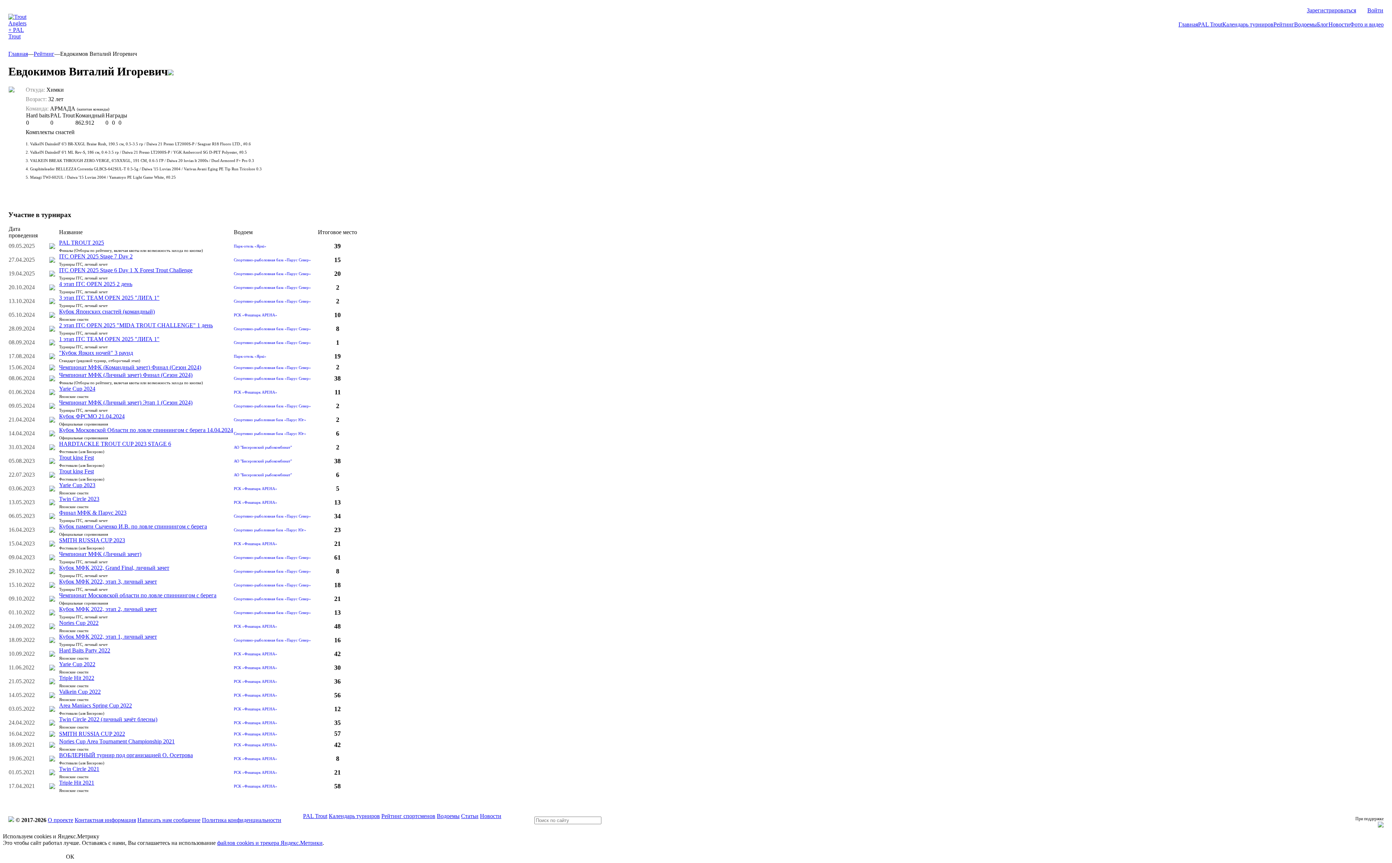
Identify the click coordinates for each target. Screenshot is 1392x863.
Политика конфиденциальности (241, 820)
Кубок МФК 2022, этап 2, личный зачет (108, 609)
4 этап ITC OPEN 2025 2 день (95, 284)
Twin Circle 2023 (79, 499)
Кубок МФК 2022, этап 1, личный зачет (108, 637)
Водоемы (1305, 24)
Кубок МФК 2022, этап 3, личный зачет (108, 581)
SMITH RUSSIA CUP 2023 (92, 540)
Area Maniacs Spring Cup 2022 (95, 705)
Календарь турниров (1247, 24)
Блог (1323, 24)
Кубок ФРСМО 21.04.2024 (92, 416)
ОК (70, 857)
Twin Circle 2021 (79, 769)
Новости (1339, 24)
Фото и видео (1367, 24)
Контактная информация (105, 820)
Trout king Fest (76, 458)
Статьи (469, 816)
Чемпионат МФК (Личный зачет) (100, 554)
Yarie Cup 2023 (77, 485)
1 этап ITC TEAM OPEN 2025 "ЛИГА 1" (109, 339)
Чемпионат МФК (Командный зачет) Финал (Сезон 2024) (130, 367)
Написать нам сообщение (168, 820)
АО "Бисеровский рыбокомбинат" (263, 447)
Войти (1375, 10)
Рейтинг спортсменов (408, 816)
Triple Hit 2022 (76, 678)
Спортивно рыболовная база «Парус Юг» (270, 420)
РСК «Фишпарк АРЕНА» (255, 315)
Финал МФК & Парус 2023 (93, 513)
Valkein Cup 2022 (80, 692)
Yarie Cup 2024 (77, 389)
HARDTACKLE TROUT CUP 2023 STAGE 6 (115, 444)
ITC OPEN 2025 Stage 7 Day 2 (96, 256)
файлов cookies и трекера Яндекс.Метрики (270, 843)
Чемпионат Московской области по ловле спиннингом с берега (137, 595)
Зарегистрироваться (1331, 10)
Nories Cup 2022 (79, 623)
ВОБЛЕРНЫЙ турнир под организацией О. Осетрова (126, 755)
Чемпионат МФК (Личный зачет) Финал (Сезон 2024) (125, 375)
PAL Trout (1210, 24)
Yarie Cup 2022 (77, 664)
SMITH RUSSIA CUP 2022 (92, 734)
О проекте (60, 820)
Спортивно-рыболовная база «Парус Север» (272, 260)
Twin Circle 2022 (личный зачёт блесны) (108, 719)
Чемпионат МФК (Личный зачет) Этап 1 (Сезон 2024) (125, 402)
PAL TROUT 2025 (81, 243)
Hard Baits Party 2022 (84, 650)
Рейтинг (1283, 24)
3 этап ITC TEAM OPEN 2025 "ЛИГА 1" (109, 298)
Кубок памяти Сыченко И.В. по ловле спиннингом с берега (133, 526)
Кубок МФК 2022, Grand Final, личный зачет (114, 568)
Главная (1188, 24)
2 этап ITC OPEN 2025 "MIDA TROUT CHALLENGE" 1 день (136, 325)
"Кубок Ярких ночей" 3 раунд (96, 353)
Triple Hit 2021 (76, 783)
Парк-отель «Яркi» (250, 246)
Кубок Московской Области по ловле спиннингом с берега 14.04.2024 (146, 430)
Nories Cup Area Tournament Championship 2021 (117, 741)
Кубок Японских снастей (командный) (107, 311)
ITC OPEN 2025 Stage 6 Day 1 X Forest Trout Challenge (125, 270)
